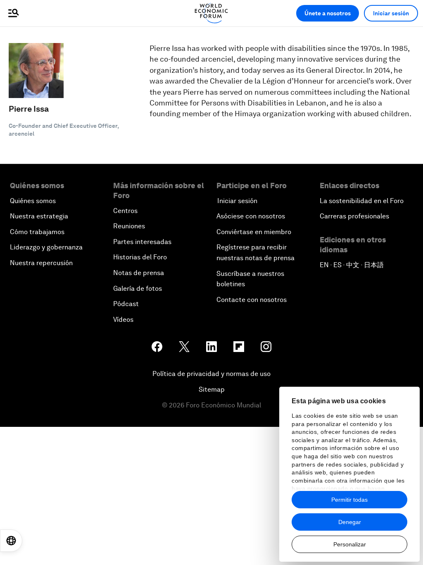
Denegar (349, 522)
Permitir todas (349, 499)
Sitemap (212, 389)
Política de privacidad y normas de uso (211, 374)
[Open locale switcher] (11, 540)
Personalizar (349, 544)
